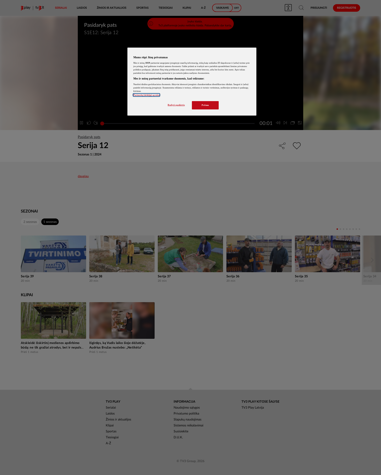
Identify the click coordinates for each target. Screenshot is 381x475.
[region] (191, 82)
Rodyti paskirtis (176, 105)
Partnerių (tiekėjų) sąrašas (146, 95)
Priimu (205, 105)
